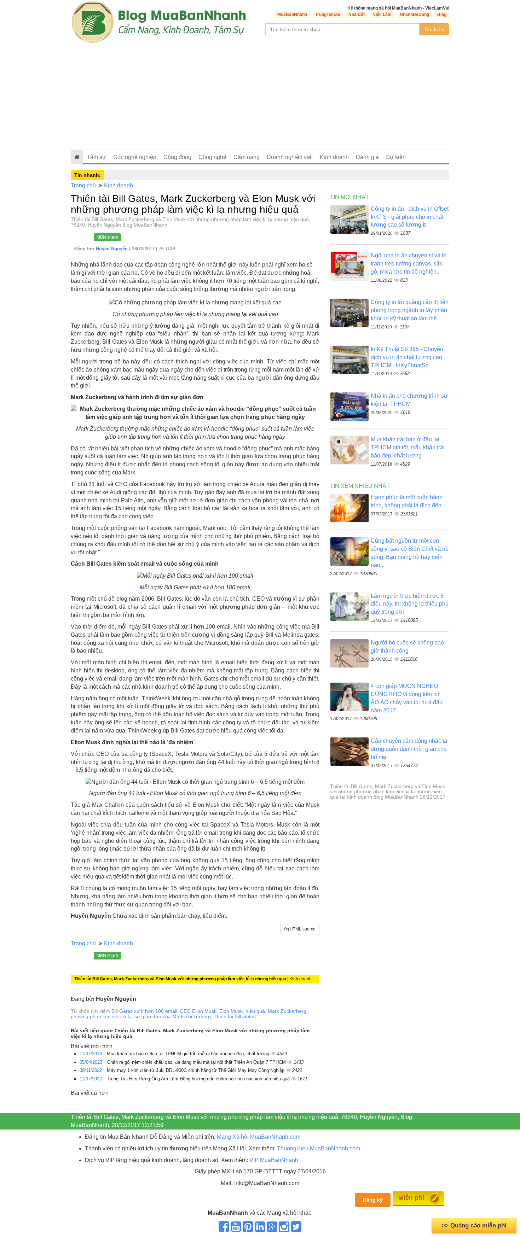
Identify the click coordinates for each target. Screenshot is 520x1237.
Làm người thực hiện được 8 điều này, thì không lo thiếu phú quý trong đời (410, 604)
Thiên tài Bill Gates (235, 1016)
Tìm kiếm (434, 29)
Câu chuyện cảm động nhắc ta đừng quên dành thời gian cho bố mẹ (409, 749)
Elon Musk (231, 1011)
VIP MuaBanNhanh (273, 1160)
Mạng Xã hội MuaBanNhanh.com (258, 1137)
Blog (441, 14)
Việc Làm (382, 14)
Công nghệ (212, 157)
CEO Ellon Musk (198, 1011)
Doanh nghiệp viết (290, 157)
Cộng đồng (177, 157)
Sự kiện (396, 157)
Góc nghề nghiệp (134, 157)
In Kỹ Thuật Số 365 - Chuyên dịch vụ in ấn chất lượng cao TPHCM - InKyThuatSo (407, 357)
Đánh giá (367, 157)
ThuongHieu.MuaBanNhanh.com (318, 1148)
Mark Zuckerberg (287, 1011)
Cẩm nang (246, 157)
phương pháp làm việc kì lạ (101, 1016)
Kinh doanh (334, 157)
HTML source (302, 929)
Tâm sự (96, 157)
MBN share (107, 237)
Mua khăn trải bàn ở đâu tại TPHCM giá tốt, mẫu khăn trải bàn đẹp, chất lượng (189, 1053)
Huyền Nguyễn (112, 248)
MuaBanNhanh (292, 14)
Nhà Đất (356, 14)
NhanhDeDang (414, 14)
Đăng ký (373, 1200)
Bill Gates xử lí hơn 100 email (144, 1011)
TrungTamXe (327, 14)
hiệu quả (255, 1011)
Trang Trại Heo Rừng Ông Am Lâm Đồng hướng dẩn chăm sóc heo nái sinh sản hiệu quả (199, 1078)
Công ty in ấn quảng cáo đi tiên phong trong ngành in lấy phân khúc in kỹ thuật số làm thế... (410, 310)
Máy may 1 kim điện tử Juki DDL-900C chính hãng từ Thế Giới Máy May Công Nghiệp (196, 1070)
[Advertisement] (260, 96)
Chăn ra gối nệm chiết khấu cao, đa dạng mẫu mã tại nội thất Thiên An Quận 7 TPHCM (197, 1062)
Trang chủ (83, 185)
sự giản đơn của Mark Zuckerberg (172, 1016)
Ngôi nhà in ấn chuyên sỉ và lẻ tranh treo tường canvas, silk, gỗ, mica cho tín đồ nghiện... (408, 263)
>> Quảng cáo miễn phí (474, 1225)
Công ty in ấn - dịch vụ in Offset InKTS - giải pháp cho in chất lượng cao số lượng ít (410, 217)
